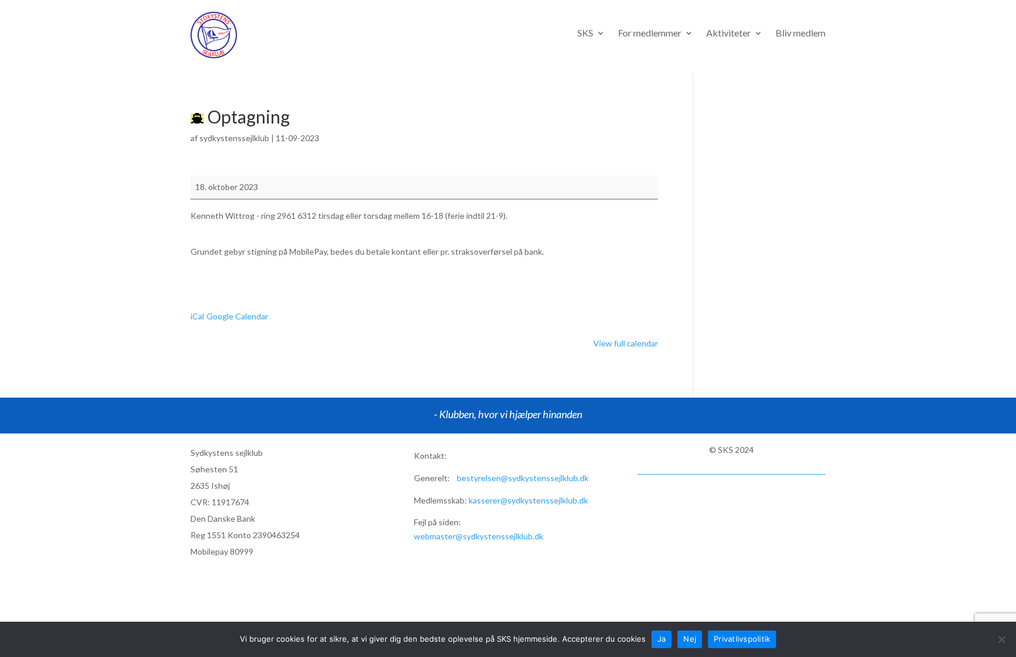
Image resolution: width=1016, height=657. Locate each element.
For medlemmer (649, 33)
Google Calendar (237, 316)
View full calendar (625, 343)
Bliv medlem (800, 33)
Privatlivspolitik (742, 638)
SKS (585, 33)
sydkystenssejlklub (234, 138)
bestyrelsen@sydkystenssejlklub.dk (523, 478)
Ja (661, 638)
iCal (197, 316)
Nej (689, 638)
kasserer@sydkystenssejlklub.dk (528, 500)
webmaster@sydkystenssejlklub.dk (478, 536)
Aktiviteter (728, 33)
